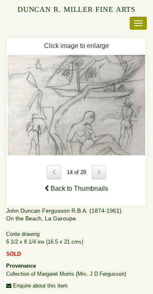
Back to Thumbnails (78, 188)
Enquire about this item (39, 286)
